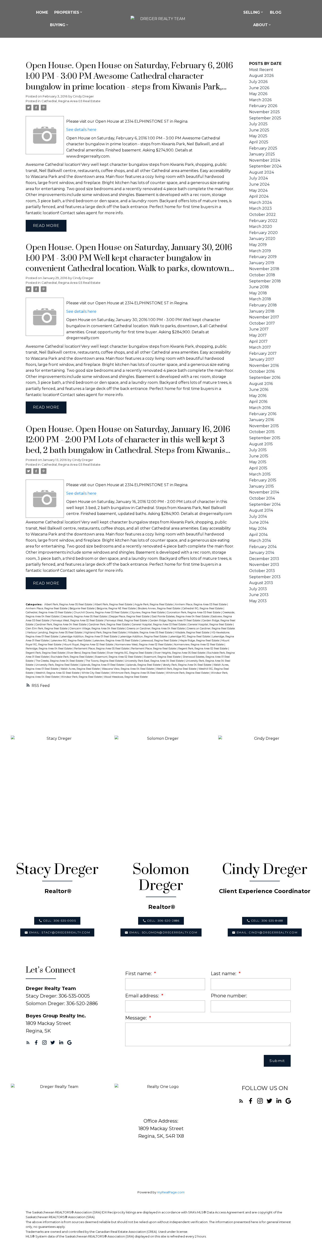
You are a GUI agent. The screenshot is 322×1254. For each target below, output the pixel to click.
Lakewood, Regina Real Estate (159, 640)
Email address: (142, 996)
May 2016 (257, 395)
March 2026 (260, 100)
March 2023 (260, 208)
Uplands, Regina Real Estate (143, 664)
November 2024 (264, 160)
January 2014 (261, 552)
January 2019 (261, 263)
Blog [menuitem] (275, 12)
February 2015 (262, 480)
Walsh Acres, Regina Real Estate (80, 668)
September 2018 (265, 281)
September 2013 (265, 577)
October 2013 (262, 570)
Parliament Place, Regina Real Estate (154, 648)
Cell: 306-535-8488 (267, 920)
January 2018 (261, 311)
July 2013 (258, 589)
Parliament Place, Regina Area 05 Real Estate (102, 648)
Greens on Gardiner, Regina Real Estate (211, 628)
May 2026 (258, 94)
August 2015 (261, 444)
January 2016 (261, 420)
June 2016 (258, 389)
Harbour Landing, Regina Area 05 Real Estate (55, 632)
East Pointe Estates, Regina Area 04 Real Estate (181, 616)
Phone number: (229, 996)
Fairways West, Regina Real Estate (126, 620)
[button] (57, 921)
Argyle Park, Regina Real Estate (153, 604)
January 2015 (261, 486)
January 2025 (262, 154)
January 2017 (261, 359)
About (260, 25)
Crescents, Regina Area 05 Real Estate (84, 616)
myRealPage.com (171, 1192)
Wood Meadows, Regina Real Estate (126, 676)
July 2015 (258, 450)
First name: (139, 973)
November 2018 (264, 269)
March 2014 (260, 540)
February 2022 (263, 220)
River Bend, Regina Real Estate (86, 652)
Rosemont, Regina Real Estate (162, 656)
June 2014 (258, 522)
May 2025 (258, 136)
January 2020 (262, 238)
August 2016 (261, 383)
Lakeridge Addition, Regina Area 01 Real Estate (89, 636)
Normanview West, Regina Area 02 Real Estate (144, 644)
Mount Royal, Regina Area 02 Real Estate (88, 644)
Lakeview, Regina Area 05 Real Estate (116, 640)
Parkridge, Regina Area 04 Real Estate (49, 648)
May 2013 (258, 601)
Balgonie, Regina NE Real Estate (116, 608)
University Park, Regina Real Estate (57, 664)
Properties (66, 12)
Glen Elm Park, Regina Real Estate (47, 628)
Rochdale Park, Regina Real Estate (72, 656)
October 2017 (262, 323)
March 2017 (260, 347)
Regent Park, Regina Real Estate (46, 652)
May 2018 (258, 293)
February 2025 (263, 148)
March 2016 (260, 407)
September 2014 (265, 504)
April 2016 (258, 401)
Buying (57, 25)
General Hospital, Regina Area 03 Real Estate (159, 624)
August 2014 (261, 510)
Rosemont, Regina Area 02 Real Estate (118, 656)
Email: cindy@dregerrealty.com (267, 932)
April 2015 (258, 468)
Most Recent (261, 69)
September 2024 (265, 166)
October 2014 (262, 498)
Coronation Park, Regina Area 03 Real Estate (194, 612)
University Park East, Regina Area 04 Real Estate (154, 660)
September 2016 (264, 377)
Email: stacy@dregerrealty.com (59, 932)
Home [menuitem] (42, 12)
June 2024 (259, 184)
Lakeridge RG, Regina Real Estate (190, 636)
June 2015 (258, 456)
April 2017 (258, 341)
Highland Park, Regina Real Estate (105, 632)
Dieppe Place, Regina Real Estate (129, 616)
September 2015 (264, 438)
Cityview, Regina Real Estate (147, 612)
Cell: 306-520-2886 (163, 920)
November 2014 (264, 492)
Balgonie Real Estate (82, 608)
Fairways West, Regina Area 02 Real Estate (77, 620)
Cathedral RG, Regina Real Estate (202, 608)
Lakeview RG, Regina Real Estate (71, 640)
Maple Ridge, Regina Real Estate (199, 640)
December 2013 (264, 558)
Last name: (224, 973)
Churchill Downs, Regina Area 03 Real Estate (101, 612)
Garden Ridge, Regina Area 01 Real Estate (175, 620)
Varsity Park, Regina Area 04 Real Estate (187, 664)
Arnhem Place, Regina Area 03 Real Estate (201, 604)
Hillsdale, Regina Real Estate (192, 632)
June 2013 (258, 595)
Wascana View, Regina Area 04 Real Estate (128, 668)
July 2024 (258, 178)
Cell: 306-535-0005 (59, 920)
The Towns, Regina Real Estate (104, 660)
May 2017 (258, 335)
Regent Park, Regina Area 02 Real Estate (203, 648)
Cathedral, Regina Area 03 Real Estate (70, 101)
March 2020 (260, 226)
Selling (251, 12)
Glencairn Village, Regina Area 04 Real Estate (97, 628)
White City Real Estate (96, 672)
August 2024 (261, 172)
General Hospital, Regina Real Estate (210, 624)
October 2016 (262, 371)
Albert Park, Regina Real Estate (113, 604)
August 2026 (261, 75)
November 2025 (264, 112)
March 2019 (260, 251)
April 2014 (258, 534)
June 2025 (259, 130)
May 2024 (258, 190)
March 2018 (260, 299)
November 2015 (264, 426)
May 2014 (258, 528)
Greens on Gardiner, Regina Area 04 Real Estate (156, 628)
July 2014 (258, 516)
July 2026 (258, 81)
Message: (136, 1018)
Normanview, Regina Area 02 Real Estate (199, 644)
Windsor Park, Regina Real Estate (82, 676)
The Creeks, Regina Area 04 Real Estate (59, 660)
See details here (81, 129)
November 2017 (264, 317)
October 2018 (262, 275)
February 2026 (263, 106)
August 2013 (261, 583)
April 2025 (258, 142)
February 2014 (263, 546)
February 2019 (263, 257)
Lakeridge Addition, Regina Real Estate (144, 636)
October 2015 (262, 432)
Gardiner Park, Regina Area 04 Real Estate (61, 624)
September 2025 (265, 118)
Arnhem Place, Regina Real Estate (47, 608)
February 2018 (263, 305)
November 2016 (264, 365)
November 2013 (264, 564)
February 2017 (263, 353)
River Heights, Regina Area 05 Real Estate (180, 652)
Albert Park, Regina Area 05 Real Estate (68, 604)
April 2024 (258, 196)
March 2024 (260, 202)
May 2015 (257, 462)
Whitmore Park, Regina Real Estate (188, 672)
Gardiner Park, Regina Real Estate (109, 624)
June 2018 (259, 287)
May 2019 (258, 244)
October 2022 (262, 214)
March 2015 (260, 474)
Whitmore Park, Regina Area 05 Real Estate (138, 672)
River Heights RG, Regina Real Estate (130, 652)
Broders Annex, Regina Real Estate (159, 608)
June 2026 (259, 88)
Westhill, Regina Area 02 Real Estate (57, 672)
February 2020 (263, 232)
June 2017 (258, 329)
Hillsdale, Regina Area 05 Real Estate (150, 632)
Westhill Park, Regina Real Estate (176, 668)
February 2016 (262, 414)
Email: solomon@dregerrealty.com (163, 932)
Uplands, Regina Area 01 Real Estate (102, 664)
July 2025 (258, 124)
